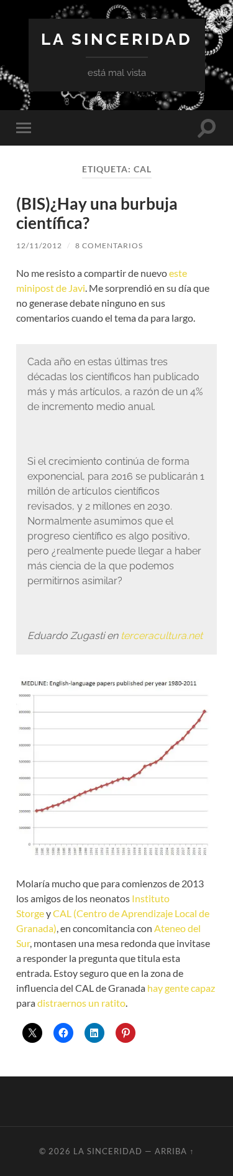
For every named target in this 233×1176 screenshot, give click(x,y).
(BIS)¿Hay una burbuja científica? (97, 213)
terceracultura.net (162, 636)
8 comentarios (109, 245)
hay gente (168, 988)
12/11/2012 (39, 245)
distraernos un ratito (81, 1003)
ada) (47, 928)
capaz (203, 988)
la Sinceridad (117, 39)
